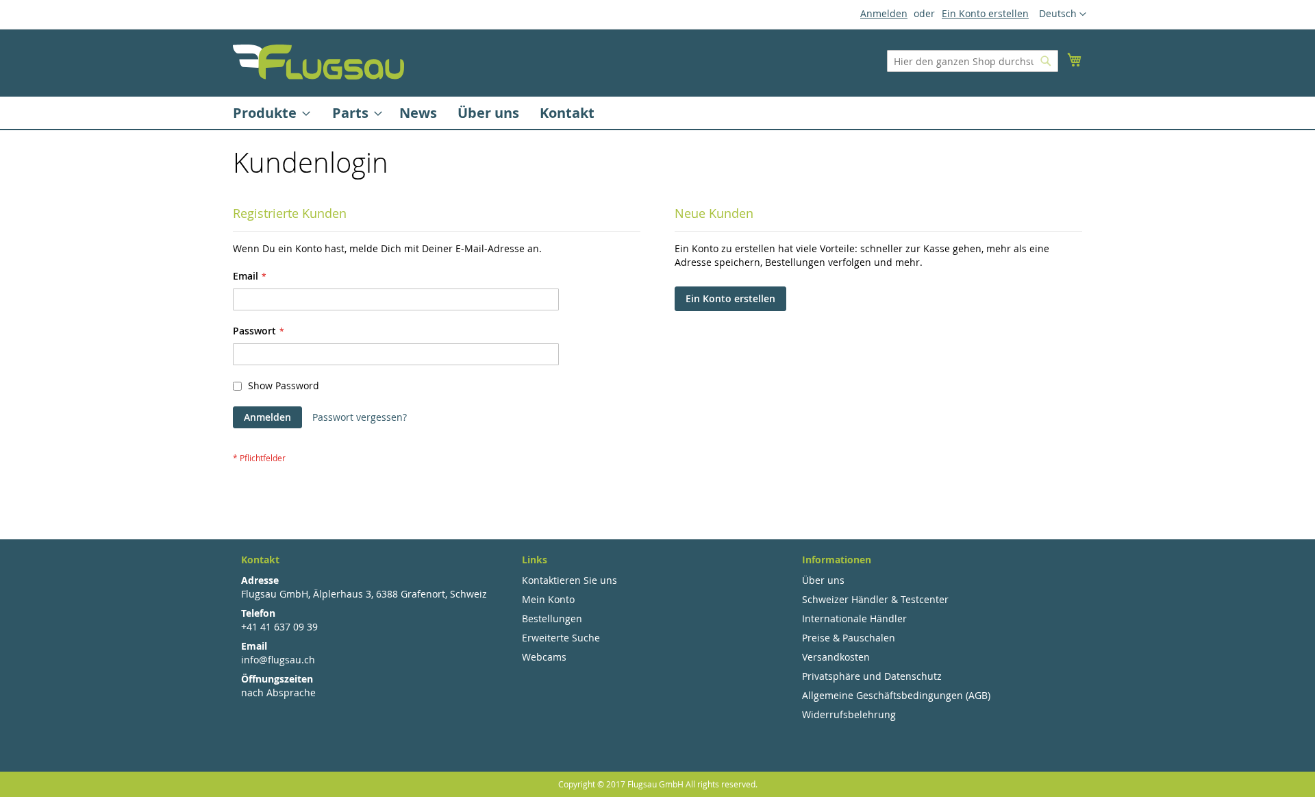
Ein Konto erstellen (985, 13)
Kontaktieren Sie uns (569, 580)
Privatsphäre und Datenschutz (872, 676)
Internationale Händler (854, 618)
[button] (1062, 14)
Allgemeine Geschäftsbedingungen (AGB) (896, 695)
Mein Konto (548, 599)
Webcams (544, 656)
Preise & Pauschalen (848, 637)
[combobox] (972, 61)
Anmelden (883, 13)
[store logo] (318, 62)
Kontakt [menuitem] (567, 112)
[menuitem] (267, 113)
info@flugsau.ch (278, 659)
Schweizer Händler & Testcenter (875, 599)
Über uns (823, 580)
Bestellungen (552, 618)
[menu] (657, 113)
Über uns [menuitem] (488, 112)
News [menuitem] (418, 112)
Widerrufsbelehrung (849, 714)
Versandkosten (836, 656)
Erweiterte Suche (561, 637)
